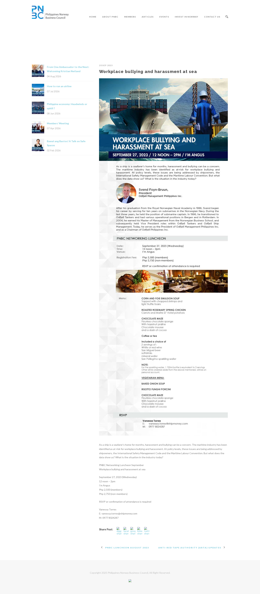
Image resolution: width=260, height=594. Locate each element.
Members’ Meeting (58, 123)
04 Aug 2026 (54, 76)
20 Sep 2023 (106, 65)
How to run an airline (59, 86)
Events (164, 16)
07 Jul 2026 (53, 91)
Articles (148, 16)
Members (130, 16)
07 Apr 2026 (53, 128)
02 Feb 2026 (53, 150)
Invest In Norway (186, 16)
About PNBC (110, 16)
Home (92, 16)
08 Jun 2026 (53, 113)
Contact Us (212, 16)
